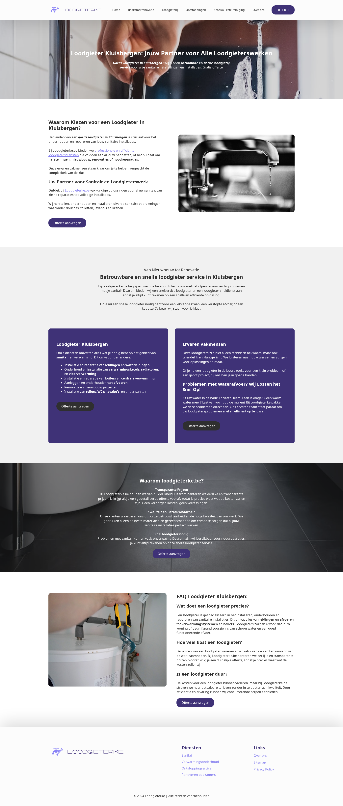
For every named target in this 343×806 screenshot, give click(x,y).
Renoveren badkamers (199, 774)
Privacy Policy (264, 769)
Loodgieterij (170, 10)
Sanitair (187, 755)
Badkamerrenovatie (141, 10)
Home (116, 10)
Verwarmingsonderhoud (200, 762)
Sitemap (260, 762)
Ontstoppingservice (196, 768)
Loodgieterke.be (77, 190)
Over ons (259, 10)
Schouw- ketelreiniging (229, 10)
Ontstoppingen (196, 10)
